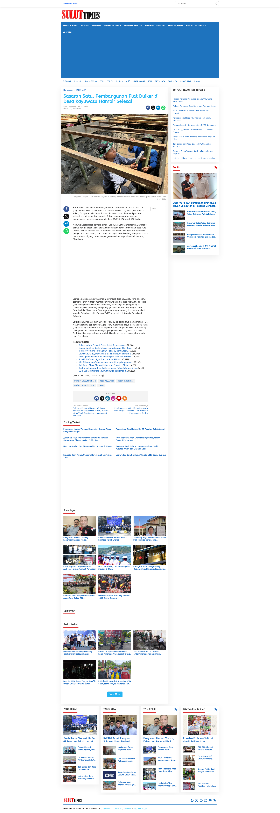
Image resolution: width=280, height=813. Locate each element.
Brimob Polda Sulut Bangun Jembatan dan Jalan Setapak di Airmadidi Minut (206, 770)
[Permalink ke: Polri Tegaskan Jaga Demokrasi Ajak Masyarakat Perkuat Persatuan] (79, 555)
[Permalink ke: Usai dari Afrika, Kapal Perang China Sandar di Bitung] (114, 555)
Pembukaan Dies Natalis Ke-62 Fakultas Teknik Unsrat (140, 429)
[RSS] (124, 398)
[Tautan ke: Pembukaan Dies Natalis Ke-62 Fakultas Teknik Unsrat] (80, 725)
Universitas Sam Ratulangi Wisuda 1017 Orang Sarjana (141, 455)
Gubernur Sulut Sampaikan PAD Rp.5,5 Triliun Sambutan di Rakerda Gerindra (195, 204)
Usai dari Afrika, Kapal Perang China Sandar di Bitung (87, 446)
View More (115, 694)
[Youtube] (118, 398)
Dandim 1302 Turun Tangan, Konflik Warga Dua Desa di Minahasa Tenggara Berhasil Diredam (79, 682)
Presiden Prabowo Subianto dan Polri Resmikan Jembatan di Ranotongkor (198, 740)
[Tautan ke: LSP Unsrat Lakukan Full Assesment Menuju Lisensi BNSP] (109, 763)
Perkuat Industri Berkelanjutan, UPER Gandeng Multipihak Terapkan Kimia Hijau (87, 748)
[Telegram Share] (158, 108)
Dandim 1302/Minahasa (85, 381)
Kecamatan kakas (125, 381)
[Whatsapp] (163, 108)
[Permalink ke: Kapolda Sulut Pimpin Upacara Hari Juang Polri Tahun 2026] (79, 584)
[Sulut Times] (80, 14)
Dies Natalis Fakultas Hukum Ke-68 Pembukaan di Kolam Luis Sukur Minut (207, 784)
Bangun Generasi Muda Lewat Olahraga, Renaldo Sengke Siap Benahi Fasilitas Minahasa (201, 235)
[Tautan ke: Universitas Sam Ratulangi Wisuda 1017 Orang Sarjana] (69, 778)
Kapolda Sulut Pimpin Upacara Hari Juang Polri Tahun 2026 (87, 456)
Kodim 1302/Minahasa (84, 385)
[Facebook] (96, 398)
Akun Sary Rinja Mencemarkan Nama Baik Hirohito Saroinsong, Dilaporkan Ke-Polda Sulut (85, 439)
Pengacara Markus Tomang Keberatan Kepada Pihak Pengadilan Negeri (87, 430)
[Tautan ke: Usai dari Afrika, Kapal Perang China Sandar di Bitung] (149, 786)
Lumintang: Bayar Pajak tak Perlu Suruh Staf (125, 748)
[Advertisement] (140, 56)
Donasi (128, 809)
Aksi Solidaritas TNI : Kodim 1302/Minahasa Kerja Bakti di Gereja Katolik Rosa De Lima (146, 652)
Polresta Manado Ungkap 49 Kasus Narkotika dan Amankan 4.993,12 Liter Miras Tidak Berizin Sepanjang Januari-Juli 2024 (90, 411)
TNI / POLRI (76, 109)
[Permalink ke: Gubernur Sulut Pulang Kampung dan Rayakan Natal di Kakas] (79, 640)
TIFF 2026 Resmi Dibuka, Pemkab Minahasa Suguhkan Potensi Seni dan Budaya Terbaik (206, 748)
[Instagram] (113, 398)
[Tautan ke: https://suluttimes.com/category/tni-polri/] (175, 710)
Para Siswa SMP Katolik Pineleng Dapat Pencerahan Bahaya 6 (206, 757)
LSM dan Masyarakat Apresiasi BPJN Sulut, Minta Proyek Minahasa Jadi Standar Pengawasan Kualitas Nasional (114, 682)
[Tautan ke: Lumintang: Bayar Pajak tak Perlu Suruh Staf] (109, 750)
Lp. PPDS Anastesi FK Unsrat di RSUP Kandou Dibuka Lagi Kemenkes (86, 758)
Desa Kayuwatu (107, 381)
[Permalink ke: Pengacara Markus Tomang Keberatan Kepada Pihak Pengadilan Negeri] (79, 525)
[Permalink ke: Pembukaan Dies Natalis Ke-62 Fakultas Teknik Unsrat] (114, 525)
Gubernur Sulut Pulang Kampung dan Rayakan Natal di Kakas (77, 652)
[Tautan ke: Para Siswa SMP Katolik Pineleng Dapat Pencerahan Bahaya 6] (189, 760)
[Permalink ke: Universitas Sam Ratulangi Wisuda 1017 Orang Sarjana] (114, 584)
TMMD (101, 385)
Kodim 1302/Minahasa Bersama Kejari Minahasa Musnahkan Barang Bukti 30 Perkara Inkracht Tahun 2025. (114, 652)
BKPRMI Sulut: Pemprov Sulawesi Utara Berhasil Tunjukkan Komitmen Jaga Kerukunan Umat (118, 740)
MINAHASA (67, 109)
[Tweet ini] (153, 108)
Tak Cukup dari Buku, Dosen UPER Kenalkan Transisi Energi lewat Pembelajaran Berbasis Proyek (87, 768)
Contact (117, 809)
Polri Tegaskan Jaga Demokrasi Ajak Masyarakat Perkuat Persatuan (138, 439)
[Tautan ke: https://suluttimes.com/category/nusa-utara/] (215, 168)
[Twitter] (102, 398)
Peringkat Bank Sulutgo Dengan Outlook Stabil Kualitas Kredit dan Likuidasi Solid (137, 447)
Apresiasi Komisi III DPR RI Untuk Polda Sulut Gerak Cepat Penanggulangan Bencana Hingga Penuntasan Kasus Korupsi (201, 247)
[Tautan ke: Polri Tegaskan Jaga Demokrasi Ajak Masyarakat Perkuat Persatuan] (149, 774)
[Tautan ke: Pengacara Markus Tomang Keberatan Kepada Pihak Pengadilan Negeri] (160, 725)
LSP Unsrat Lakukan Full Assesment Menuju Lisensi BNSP (127, 759)
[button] (216, 3)
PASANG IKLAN (140, 809)
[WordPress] (107, 398)
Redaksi (107, 809)
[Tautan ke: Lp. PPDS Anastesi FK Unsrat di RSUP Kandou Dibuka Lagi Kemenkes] (69, 760)
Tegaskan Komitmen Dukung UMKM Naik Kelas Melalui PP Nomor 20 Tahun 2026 (127, 773)
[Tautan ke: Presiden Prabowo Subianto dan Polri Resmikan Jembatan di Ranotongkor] (200, 725)
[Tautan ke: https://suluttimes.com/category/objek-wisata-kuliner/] (215, 710)
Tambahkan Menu (69, 4)
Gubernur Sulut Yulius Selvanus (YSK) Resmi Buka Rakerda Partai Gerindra (202, 224)
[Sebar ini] (148, 108)
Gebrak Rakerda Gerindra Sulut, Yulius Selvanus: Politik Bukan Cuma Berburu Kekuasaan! (201, 212)
